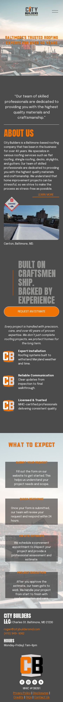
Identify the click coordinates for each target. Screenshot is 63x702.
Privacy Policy (22, 693)
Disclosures (40, 693)
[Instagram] (28, 682)
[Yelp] (34, 682)
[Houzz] (40, 682)
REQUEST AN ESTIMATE (31, 311)
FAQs (29, 697)
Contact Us (42, 697)
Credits (18, 697)
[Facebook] (22, 682)
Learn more (46, 194)
